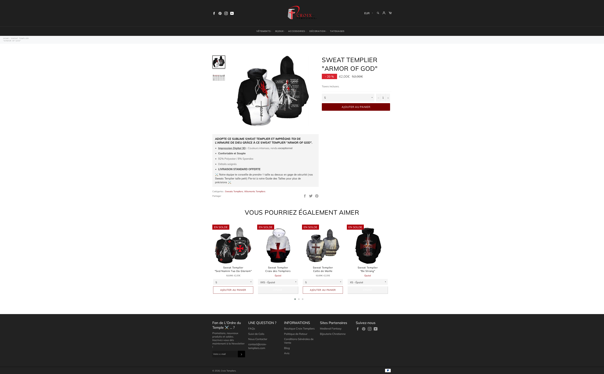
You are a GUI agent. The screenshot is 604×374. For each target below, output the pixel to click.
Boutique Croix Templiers (299, 328)
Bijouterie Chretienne (333, 333)
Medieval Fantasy (330, 328)
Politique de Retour (295, 333)
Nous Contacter (257, 339)
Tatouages (337, 31)
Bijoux (279, 31)
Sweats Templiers (234, 191)
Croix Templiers (228, 370)
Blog (287, 348)
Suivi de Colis (256, 333)
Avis (286, 353)
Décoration (317, 31)
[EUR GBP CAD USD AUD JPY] (368, 13)
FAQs (251, 328)
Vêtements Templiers (254, 191)
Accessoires (296, 31)
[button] (295, 299)
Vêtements (263, 31)
